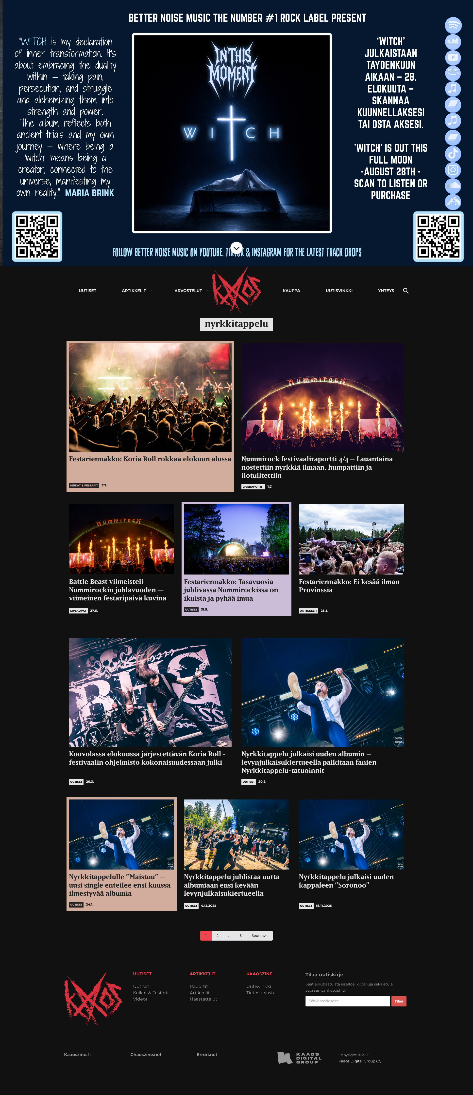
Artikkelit (200, 993)
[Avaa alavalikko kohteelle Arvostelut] (207, 291)
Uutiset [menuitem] (87, 291)
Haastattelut (203, 999)
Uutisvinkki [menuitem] (339, 291)
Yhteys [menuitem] (386, 291)
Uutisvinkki (258, 986)
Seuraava (260, 935)
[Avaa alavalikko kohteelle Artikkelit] (151, 291)
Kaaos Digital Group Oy (359, 1061)
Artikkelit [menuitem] (134, 291)
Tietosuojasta (261, 993)
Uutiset (141, 986)
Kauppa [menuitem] (291, 291)
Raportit (199, 986)
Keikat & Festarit (151, 993)
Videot (140, 999)
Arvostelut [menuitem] (188, 291)
